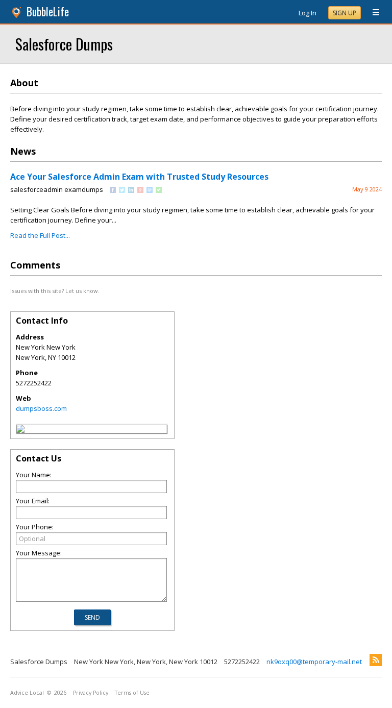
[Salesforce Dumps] (20, 430)
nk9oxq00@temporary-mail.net (314, 661)
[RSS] (376, 660)
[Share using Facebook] (113, 190)
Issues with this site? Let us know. (54, 291)
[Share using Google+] (140, 190)
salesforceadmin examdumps (56, 189)
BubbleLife (48, 11)
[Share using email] (149, 190)
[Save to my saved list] (159, 190)
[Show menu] (372, 12)
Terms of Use (132, 692)
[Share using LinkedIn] (131, 190)
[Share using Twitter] (122, 190)
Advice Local (27, 692)
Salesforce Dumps (64, 44)
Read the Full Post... (40, 235)
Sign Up (344, 13)
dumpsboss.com (41, 408)
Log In (307, 12)
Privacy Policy (90, 692)
